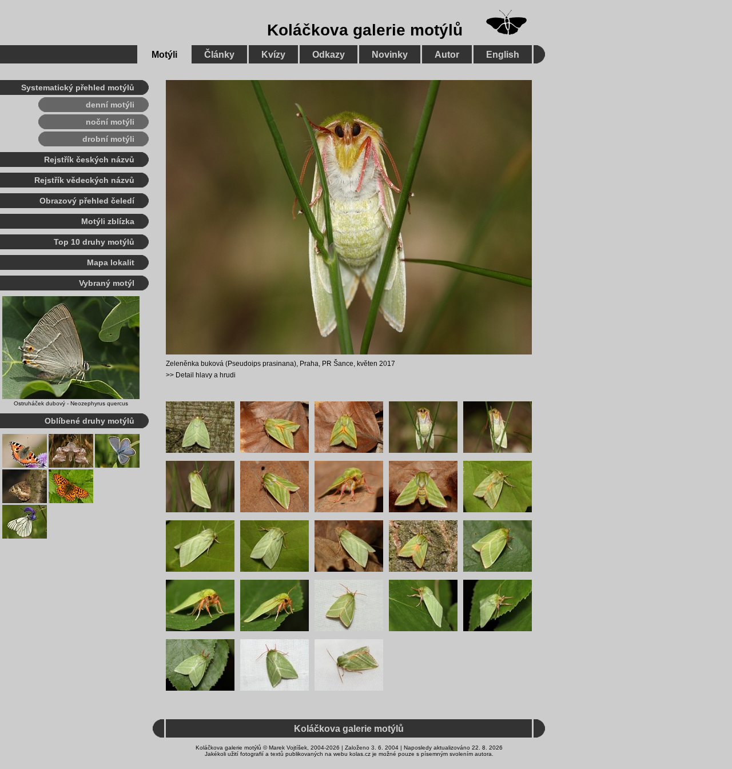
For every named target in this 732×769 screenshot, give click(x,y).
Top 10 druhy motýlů (94, 241)
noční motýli (110, 121)
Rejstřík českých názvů (89, 159)
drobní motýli (108, 139)
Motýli (164, 54)
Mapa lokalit (110, 262)
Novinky (390, 54)
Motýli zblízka (107, 221)
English (502, 54)
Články (219, 54)
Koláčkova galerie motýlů (365, 30)
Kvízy (273, 54)
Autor (447, 54)
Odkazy (328, 54)
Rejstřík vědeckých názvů (84, 180)
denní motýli (110, 104)
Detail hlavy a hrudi (206, 375)
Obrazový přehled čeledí (86, 200)
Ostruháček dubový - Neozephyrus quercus (71, 403)
